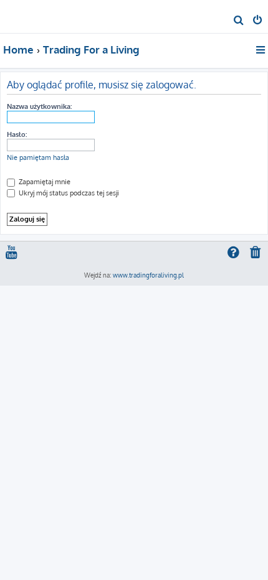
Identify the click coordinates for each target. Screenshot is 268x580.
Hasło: (17, 134)
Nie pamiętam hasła (38, 157)
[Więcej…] (261, 50)
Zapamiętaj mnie (43, 181)
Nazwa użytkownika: (39, 106)
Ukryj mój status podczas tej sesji (68, 193)
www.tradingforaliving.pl (148, 275)
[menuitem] (239, 21)
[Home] (30, 16)
